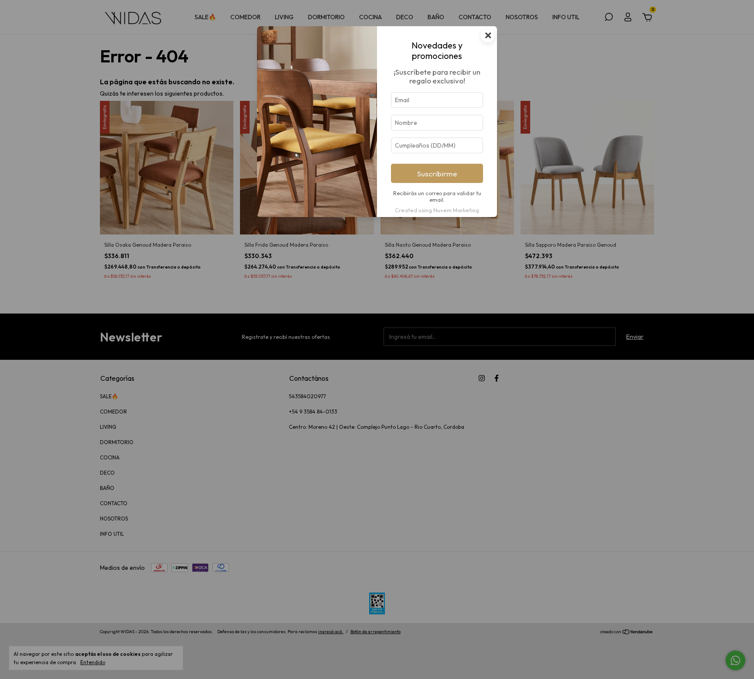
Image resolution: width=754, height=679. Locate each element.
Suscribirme (437, 173)
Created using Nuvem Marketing (437, 210)
